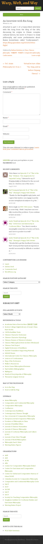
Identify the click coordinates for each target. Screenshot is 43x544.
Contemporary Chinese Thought (16, 413)
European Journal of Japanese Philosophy (20, 419)
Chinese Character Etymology (15, 337)
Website (6, 134)
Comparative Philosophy (13, 405)
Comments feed (11, 269)
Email (6, 126)
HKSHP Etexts (10, 353)
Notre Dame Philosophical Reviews (17, 366)
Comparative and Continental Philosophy (19, 403)
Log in (7, 264)
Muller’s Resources (12, 364)
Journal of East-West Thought (15, 437)
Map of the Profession (13, 361)
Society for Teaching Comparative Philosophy (21, 497)
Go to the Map (10, 387)
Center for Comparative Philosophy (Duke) (20, 466)
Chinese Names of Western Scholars (18, 340)
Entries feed (9, 267)
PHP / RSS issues (26, 207)
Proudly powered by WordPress (15, 540)
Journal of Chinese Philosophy (15, 429)
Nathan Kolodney (16, 50)
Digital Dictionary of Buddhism (16, 348)
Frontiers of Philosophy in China (16, 421)
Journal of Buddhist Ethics (14, 424)
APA (6, 463)
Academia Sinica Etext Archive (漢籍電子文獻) (21, 324)
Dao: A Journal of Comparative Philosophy (20, 416)
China (26, 50)
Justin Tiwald (13, 221)
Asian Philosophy (11, 400)
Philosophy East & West (13, 442)
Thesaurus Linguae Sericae (14, 377)
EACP (7, 484)
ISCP (6, 487)
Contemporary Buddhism (14, 411)
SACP (7, 492)
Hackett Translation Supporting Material (19, 350)
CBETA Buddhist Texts (13, 332)
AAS (6, 458)
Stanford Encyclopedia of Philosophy (18, 374)
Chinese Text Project (12, 345)
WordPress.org (10, 272)
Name (6, 118)
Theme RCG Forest (32, 540)
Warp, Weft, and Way (20, 3)
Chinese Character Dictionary (15, 335)
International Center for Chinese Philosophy (21, 356)
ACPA (7, 460)
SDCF (7, 495)
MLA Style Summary (12, 530)
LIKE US (6, 160)
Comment (7, 92)
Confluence (9, 408)
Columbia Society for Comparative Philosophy (21, 479)
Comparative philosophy (32, 53)
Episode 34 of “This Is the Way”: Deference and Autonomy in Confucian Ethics (24, 223)
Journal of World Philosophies (15, 440)
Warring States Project (13, 505)
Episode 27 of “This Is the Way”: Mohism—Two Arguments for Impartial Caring (24, 175)
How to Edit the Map (12, 390)
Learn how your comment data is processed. (21, 148)
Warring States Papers (13, 445)
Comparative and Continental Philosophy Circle (22, 481)
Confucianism (7, 55)
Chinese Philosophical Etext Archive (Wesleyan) (22, 343)
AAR (6, 455)
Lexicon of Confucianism (14, 358)
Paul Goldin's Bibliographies (14, 369)
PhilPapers (8, 371)
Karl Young (13, 190)
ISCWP (7, 489)
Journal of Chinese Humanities (16, 426)
